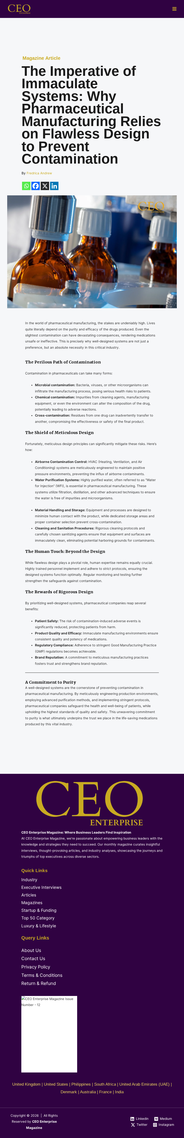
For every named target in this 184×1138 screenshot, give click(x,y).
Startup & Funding (39, 910)
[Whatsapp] (26, 186)
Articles (28, 894)
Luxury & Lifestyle (38, 925)
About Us (31, 950)
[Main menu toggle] (174, 9)
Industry (29, 879)
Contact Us (33, 958)
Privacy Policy (35, 967)
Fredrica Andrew (39, 173)
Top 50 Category (38, 917)
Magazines (31, 902)
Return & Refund (38, 983)
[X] (45, 186)
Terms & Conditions (42, 975)
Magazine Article (41, 58)
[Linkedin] (54, 186)
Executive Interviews (41, 887)
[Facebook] (35, 186)
